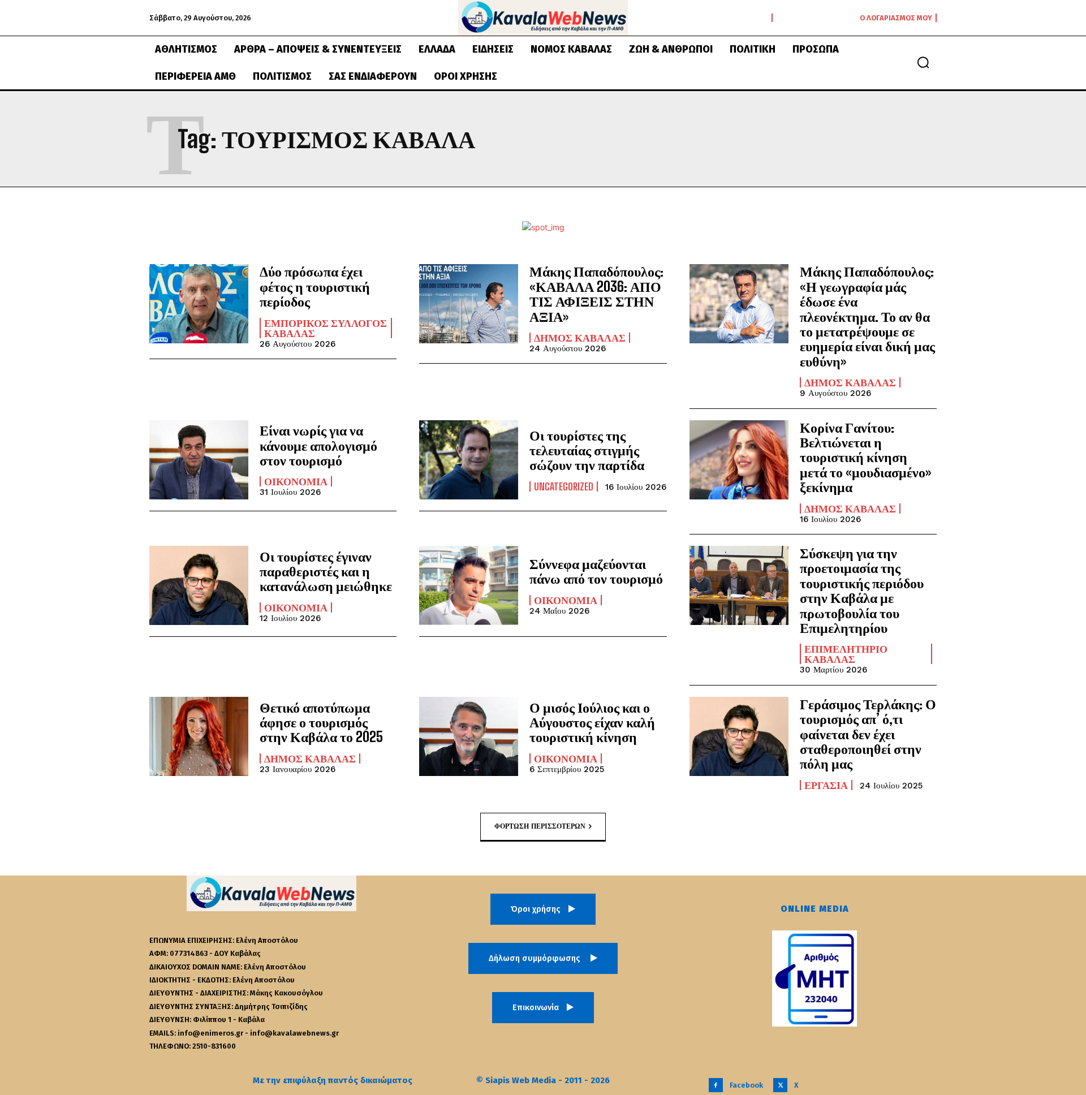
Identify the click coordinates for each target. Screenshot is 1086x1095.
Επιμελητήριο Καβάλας (845, 654)
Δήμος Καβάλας (580, 338)
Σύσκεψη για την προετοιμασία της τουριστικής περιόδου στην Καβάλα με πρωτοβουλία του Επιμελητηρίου (862, 590)
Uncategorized (563, 486)
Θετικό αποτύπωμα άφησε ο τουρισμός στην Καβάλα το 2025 (321, 722)
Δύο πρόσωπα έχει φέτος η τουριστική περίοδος (315, 286)
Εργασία (826, 785)
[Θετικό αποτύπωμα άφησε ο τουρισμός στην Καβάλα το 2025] (198, 736)
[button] (923, 62)
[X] (780, 1085)
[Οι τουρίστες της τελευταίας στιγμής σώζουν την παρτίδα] (468, 459)
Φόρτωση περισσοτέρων (539, 826)
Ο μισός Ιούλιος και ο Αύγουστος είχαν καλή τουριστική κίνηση (592, 722)
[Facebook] (716, 1085)
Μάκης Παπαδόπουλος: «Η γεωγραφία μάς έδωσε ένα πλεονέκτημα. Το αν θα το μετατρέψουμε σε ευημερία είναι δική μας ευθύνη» (867, 316)
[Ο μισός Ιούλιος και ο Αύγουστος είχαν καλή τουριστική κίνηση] (468, 736)
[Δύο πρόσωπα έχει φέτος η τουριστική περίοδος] (198, 303)
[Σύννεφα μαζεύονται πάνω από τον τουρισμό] (468, 585)
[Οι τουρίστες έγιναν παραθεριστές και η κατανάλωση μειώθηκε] (198, 585)
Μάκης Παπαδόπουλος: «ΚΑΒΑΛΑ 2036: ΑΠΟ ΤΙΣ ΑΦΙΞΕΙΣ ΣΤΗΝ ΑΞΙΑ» (596, 293)
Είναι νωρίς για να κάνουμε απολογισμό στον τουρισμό (318, 445)
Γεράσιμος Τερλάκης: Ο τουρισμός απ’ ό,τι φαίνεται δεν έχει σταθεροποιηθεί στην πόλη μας (868, 734)
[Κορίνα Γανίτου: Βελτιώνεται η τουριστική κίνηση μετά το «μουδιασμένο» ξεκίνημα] (738, 459)
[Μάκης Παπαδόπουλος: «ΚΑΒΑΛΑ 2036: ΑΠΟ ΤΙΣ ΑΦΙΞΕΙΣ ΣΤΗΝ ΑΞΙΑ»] (468, 303)
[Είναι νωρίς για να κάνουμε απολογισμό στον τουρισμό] (198, 459)
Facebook (746, 1085)
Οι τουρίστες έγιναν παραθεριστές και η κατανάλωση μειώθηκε (326, 571)
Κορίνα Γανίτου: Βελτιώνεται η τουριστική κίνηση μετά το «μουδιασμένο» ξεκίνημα (865, 457)
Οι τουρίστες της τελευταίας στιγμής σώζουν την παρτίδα (586, 450)
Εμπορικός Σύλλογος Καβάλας (325, 328)
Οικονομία (295, 481)
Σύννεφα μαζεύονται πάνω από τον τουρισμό (596, 571)
